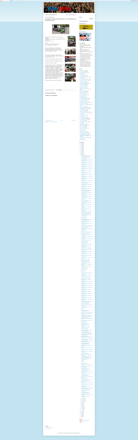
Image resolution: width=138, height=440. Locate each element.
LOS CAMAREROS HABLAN (84, 121)
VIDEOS (81, 138)
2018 (81, 153)
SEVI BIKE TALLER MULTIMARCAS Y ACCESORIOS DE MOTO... (86, 191)
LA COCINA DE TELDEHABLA (84, 118)
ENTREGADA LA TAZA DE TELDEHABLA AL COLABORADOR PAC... (86, 337)
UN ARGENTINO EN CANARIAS (85, 133)
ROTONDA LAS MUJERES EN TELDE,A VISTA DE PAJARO (87, 334)
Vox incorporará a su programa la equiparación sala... (86, 241)
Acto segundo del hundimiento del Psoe (87, 225)
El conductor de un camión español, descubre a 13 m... (86, 189)
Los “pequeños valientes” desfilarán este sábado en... (86, 215)
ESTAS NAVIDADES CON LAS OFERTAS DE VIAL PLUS (85, 343)
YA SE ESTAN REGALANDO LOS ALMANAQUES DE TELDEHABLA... (86, 332)
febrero (82, 408)
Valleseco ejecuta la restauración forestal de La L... (86, 292)
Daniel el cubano (82, 86)
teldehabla (82, 421)
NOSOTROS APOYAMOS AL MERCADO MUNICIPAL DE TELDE (87, 388)
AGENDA (81, 73)
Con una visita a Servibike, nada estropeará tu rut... (85, 158)
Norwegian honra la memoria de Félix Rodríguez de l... (86, 229)
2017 (81, 411)
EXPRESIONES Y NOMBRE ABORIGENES (86, 104)
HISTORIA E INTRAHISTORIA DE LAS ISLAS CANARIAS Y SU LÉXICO (85, 108)
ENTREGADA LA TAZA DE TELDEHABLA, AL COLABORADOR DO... (86, 318)
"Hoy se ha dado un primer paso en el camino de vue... (86, 187)
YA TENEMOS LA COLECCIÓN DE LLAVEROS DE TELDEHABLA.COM (86, 316)
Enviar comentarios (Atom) (53, 121)
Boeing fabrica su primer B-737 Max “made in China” (86, 359)
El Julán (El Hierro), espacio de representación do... (85, 310)
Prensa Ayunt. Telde (84, 218)
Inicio (61, 120)
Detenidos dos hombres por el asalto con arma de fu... (86, 256)
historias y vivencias (83, 110)
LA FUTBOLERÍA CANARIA (84, 119)
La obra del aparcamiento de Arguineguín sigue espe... (85, 392)
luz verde (81, 122)
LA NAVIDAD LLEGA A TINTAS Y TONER (87, 312)
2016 (81, 412)
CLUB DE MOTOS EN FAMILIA (84, 79)
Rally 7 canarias (82, 129)
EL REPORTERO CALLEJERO (84, 98)
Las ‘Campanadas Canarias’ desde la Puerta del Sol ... (86, 185)
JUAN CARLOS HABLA (83, 115)
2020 (81, 151)
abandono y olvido (82, 71)
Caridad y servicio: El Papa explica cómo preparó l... (86, 263)
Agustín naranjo (82, 74)
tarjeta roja (81, 130)
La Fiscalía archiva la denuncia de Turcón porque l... (86, 267)
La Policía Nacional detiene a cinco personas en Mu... (86, 380)
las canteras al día (82, 120)
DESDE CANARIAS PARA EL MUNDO (85, 88)
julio (81, 402)
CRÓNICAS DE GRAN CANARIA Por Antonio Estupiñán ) (85, 84)
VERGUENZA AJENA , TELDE (85, 259)
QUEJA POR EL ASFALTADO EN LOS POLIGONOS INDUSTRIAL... (86, 357)
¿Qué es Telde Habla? (49, 427)
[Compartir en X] (58, 89)
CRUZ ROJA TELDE (83, 85)
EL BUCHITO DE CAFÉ (83, 92)
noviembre (82, 398)
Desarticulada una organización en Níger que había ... (86, 195)
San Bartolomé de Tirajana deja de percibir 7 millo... (86, 222)
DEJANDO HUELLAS (83, 87)
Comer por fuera (83, 230)
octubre (82, 399)
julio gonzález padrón (83, 117)
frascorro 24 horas (82, 106)
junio (82, 403)
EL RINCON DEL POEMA (84, 99)
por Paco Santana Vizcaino (84, 128)
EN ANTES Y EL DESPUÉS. (85, 303)
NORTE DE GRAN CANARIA (85, 233)
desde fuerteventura (83, 91)
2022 (81, 148)
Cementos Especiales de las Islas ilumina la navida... (86, 367)
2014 (81, 415)
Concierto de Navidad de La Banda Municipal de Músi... (86, 227)
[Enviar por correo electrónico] (56, 89)
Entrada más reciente (49, 120)
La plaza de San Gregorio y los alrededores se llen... (85, 375)
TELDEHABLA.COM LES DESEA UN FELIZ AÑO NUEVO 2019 (86, 156)
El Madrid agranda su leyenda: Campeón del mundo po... (85, 261)
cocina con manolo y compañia (84, 80)
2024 (81, 146)
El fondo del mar (82, 93)
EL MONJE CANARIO (84, 363)
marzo (82, 407)
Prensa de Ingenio (83, 322)
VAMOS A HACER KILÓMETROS (85, 137)
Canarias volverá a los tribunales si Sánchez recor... (86, 275)
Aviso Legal (48, 428)
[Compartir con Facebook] (59, 89)
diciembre (82, 154)
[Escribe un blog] (57, 89)
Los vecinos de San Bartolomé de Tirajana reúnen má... (86, 201)
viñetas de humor (82, 139)
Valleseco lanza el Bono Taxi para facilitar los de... (86, 390)
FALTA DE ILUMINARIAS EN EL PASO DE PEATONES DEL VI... (86, 220)
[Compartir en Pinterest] (61, 89)
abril (81, 406)
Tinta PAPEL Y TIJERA (83, 131)
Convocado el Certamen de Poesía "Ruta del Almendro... (86, 183)
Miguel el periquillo (83, 126)
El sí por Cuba (83, 271)
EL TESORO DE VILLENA (84, 378)
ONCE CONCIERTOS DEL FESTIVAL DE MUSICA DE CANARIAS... (86, 213)
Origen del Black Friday (84, 242)
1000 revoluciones (82, 70)
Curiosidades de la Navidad (85, 353)
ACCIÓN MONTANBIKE (83, 72)
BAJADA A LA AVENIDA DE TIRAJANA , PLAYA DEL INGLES (86, 341)
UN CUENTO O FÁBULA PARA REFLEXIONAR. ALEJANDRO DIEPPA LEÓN (85, 136)
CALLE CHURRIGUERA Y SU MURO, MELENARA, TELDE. (86, 330)
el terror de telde (82, 100)
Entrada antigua (73, 120)
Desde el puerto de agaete (84, 90)
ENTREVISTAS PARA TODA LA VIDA (85, 102)
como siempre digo (83, 81)
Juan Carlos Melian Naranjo (85, 420)
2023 (81, 147)
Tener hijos (82, 360)
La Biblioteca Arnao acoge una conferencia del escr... (85, 369)
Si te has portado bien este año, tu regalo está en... (86, 386)
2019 (81, 152)
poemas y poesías (82, 127)
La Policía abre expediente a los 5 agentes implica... (86, 371)
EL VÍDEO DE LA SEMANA (84, 101)
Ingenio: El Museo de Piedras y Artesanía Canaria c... (85, 324)
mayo (82, 404)
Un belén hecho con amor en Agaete (86, 276)
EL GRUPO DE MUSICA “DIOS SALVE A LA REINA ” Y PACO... (87, 339)
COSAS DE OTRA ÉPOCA (84, 82)
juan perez (81, 116)
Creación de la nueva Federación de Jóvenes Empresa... (86, 321)
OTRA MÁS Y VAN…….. (84, 270)
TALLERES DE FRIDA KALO (85, 327)
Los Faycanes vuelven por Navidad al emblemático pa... (86, 193)
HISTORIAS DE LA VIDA (83, 109)
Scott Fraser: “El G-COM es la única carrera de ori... (86, 172)
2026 (81, 143)
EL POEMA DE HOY (83, 97)
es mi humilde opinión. (83, 103)
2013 (81, 416)
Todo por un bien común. (83, 132)
